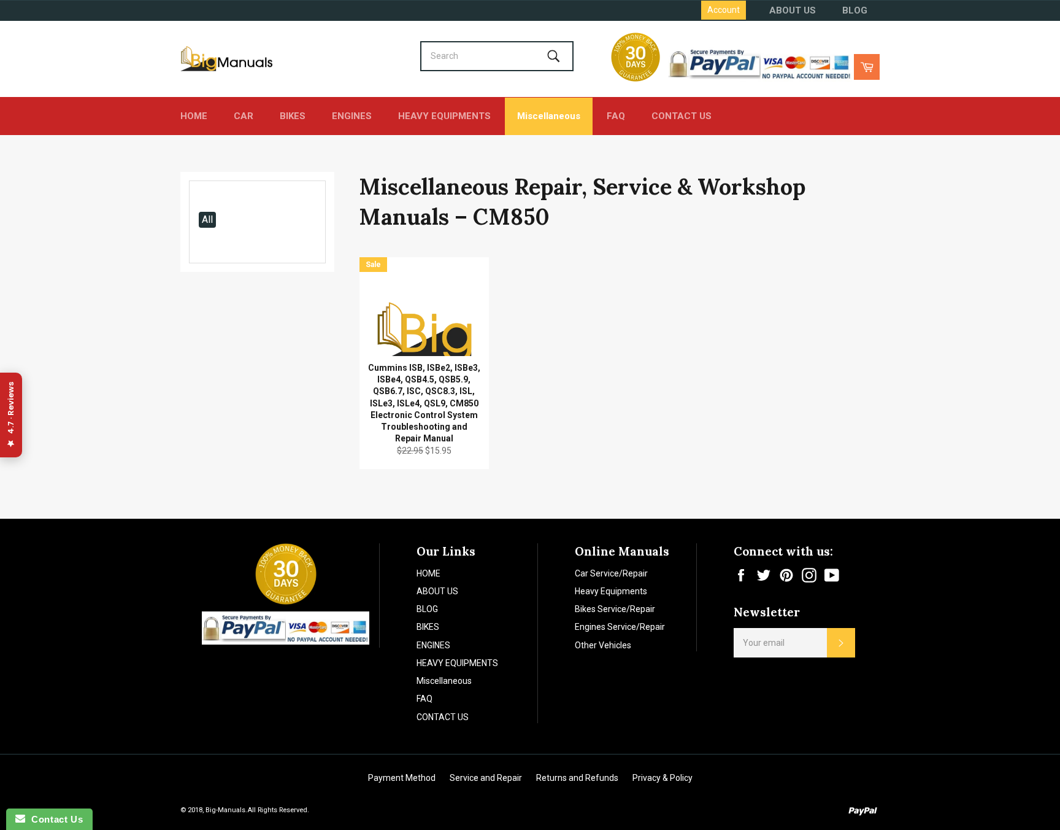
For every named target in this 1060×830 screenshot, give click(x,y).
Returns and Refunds (577, 778)
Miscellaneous (548, 116)
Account (723, 10)
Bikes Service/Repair (615, 609)
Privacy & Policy (662, 778)
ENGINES (352, 116)
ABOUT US (792, 10)
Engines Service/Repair (620, 627)
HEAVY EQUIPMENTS (444, 116)
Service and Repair (486, 778)
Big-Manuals (225, 810)
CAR (243, 116)
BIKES (292, 116)
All (207, 219)
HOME (193, 116)
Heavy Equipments (611, 591)
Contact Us (54, 819)
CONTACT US (681, 116)
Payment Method (402, 778)
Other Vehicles (603, 645)
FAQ (616, 116)
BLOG (854, 10)
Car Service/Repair (611, 573)
